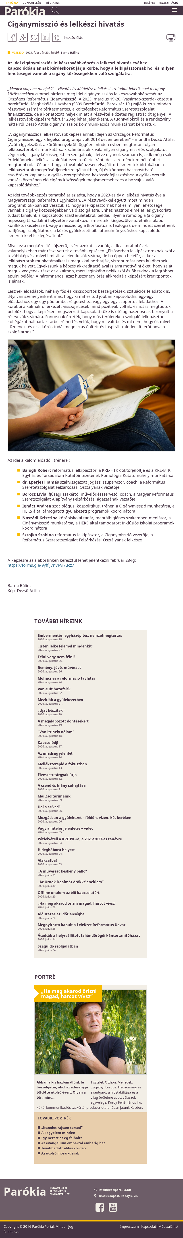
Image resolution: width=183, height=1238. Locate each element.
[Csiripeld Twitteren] (34, 37)
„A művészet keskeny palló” (62, 871)
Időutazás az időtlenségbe (61, 914)
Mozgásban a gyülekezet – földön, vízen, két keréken (84, 817)
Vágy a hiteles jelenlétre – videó (66, 828)
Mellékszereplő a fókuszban (62, 764)
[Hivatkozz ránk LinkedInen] (45, 37)
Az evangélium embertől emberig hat (73, 1143)
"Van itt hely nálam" (56, 731)
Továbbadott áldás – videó (63, 1148)
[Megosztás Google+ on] (23, 37)
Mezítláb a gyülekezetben (60, 699)
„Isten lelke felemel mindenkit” (65, 646)
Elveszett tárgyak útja (57, 774)
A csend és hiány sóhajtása (62, 785)
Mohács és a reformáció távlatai (66, 678)
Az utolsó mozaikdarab (60, 1153)
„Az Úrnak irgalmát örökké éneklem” (71, 881)
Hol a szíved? (49, 806)
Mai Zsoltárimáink (54, 796)
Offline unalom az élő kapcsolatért (69, 892)
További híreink (58, 621)
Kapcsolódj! (48, 742)
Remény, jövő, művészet (59, 667)
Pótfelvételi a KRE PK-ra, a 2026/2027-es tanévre (80, 839)
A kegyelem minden (58, 1132)
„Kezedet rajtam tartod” (62, 1127)
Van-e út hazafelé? (54, 689)
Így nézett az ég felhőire (62, 1138)
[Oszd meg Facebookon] (12, 37)
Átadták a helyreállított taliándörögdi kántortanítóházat (89, 935)
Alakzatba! (47, 860)
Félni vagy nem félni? (56, 656)
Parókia (24, 11)
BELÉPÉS (149, 3)
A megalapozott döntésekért (63, 721)
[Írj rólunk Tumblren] (56, 37)
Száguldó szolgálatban (58, 946)
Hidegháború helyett (56, 849)
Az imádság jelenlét (55, 753)
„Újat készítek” (51, 710)
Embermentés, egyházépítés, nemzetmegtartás (80, 635)
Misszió (18, 52)
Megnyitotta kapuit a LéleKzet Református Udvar (81, 924)
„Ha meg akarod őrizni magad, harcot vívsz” (77, 903)
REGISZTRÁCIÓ (168, 3)
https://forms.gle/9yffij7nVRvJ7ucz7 (41, 565)
